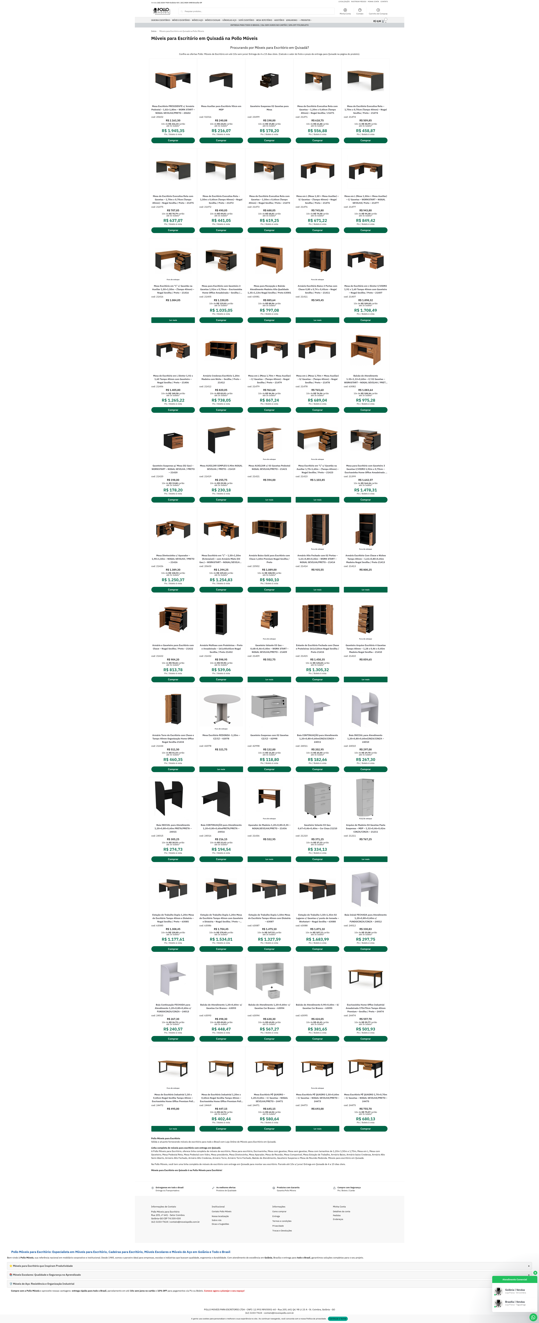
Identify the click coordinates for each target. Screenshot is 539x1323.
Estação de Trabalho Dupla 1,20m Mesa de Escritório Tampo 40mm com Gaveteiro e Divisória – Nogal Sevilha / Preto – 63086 (221, 918)
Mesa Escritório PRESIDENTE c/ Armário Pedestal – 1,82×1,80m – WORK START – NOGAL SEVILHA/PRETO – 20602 (173, 109)
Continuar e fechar (338, 1319)
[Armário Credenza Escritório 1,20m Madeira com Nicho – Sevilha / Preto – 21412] (221, 350)
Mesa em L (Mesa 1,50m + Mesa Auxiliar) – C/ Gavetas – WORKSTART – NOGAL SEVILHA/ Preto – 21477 (365, 199)
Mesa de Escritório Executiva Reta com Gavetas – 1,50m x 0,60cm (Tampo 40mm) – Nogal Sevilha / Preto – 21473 (269, 199)
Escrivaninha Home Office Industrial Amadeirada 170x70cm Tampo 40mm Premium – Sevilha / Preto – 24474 (366, 1008)
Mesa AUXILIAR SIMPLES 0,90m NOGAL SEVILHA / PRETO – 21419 (221, 467)
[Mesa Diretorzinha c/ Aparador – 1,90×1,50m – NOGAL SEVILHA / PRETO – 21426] (173, 529)
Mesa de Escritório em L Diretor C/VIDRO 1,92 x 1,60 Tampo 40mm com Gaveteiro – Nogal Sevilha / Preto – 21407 (365, 289)
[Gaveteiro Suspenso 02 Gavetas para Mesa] (269, 80)
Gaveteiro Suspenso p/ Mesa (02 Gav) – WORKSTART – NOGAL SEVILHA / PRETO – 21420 (173, 469)
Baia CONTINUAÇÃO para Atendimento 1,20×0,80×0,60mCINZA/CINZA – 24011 (317, 738)
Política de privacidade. (316, 1319)
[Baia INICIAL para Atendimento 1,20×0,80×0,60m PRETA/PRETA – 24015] (173, 799)
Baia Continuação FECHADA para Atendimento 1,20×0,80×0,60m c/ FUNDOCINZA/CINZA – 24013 (173, 1008)
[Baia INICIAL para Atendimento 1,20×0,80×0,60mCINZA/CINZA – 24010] (366, 709)
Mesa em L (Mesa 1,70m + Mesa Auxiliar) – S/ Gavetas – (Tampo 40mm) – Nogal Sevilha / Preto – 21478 (317, 379)
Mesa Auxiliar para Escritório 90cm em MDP (221, 108)
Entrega (276, 1216)
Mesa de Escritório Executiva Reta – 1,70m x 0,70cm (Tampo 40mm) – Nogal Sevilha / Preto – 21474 (366, 109)
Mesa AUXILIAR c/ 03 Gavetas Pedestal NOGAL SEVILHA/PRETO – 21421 (269, 467)
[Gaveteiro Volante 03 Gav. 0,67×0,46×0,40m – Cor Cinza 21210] (317, 799)
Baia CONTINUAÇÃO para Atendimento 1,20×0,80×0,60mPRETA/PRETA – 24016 (221, 828)
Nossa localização (220, 1216)
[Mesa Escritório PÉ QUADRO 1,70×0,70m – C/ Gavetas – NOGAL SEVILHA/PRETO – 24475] (366, 1069)
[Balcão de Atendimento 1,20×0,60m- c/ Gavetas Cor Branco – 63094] (269, 979)
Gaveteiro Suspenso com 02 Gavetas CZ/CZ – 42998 (269, 737)
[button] (380, 20)
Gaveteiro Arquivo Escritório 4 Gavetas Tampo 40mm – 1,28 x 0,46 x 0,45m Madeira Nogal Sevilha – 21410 (366, 648)
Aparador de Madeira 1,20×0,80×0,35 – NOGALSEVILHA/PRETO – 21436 (269, 827)
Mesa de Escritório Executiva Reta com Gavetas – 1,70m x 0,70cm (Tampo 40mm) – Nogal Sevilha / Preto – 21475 (173, 199)
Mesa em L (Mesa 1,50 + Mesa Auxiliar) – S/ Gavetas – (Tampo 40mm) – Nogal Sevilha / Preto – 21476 (317, 199)
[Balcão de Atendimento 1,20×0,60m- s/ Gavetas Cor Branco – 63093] (221, 979)
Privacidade (278, 1225)
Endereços (338, 1219)
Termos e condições (281, 1221)
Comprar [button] (173, 140)
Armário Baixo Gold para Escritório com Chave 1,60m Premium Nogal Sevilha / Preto (269, 559)
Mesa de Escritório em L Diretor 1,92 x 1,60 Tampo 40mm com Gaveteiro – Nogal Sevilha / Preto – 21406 (173, 379)
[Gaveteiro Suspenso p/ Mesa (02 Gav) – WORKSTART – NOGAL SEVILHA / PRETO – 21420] (173, 440)
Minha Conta (345, 13)
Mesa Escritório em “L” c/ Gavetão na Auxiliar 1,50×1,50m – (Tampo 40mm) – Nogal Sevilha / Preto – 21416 (173, 289)
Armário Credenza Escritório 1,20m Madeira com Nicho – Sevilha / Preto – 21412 (221, 379)
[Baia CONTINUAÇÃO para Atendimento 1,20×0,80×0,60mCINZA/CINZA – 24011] (317, 709)
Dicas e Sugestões (220, 1224)
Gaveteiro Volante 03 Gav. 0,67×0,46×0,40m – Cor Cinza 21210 (317, 827)
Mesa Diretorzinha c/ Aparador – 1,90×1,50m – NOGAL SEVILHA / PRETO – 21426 (173, 559)
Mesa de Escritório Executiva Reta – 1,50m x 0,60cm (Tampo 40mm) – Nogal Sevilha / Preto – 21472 (221, 199)
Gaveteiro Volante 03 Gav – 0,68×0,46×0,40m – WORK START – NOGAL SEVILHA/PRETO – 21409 (269, 648)
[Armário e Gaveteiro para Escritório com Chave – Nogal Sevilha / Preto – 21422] (173, 619)
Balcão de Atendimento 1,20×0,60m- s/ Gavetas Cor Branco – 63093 (221, 1006)
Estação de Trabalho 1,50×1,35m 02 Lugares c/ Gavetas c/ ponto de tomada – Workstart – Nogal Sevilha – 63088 (317, 918)
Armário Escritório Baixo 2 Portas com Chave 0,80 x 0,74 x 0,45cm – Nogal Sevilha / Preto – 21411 (317, 289)
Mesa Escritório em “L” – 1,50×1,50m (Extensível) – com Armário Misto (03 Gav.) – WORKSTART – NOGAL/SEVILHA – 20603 (221, 559)
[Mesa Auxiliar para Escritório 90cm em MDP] (221, 80)
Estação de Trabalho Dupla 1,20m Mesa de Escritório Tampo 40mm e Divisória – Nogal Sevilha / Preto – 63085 (173, 918)
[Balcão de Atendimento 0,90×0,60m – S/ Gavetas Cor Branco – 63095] (317, 979)
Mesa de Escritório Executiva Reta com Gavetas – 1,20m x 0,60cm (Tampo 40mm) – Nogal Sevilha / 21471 (317, 109)
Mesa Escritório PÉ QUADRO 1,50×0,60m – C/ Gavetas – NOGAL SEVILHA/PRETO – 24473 (317, 1098)
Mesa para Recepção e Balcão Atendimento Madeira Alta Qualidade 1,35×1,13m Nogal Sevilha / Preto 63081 (269, 289)
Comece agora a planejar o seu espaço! (224, 1290)
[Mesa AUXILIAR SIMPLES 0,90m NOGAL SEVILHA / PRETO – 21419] (221, 440)
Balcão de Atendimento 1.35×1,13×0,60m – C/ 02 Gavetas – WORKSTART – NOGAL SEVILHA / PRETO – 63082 (365, 379)
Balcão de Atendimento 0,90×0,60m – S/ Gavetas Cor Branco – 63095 (317, 1006)
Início (153, 31)
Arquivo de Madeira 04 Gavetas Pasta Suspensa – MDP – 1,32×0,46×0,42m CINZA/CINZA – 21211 (365, 828)
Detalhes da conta (341, 1211)
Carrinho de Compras (378, 13)
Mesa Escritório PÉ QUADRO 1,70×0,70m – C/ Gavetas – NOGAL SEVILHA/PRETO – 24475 (365, 1098)
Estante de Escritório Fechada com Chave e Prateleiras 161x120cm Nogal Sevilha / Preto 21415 (317, 648)
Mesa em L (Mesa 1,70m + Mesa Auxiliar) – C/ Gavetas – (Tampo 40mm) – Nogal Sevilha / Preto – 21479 (269, 379)
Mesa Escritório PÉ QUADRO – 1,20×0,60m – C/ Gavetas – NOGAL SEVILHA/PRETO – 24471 (269, 1098)
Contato (359, 13)
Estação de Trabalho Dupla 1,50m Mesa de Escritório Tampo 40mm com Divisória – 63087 (269, 918)
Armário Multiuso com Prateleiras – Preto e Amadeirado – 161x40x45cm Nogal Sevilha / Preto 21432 (221, 648)
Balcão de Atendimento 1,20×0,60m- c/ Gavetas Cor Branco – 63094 (269, 1006)
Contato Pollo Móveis (221, 1211)
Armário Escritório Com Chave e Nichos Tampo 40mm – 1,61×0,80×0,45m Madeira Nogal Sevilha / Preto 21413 (366, 559)
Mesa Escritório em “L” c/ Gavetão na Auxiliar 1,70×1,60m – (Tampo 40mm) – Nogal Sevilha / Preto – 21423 (317, 469)
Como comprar (279, 1211)
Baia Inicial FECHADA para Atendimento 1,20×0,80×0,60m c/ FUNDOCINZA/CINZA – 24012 (366, 918)
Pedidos (337, 1215)
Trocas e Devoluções (282, 1230)
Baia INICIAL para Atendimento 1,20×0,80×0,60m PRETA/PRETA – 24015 (173, 828)
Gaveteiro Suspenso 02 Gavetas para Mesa (269, 108)
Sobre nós (216, 1220)
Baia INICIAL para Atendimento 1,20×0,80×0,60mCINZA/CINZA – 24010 (365, 738)
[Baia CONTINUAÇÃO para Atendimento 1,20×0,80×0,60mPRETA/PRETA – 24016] (221, 799)
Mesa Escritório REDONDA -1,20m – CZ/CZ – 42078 (221, 737)
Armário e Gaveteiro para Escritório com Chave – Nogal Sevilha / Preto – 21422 (173, 647)
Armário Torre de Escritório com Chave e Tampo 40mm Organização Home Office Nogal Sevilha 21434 (173, 738)
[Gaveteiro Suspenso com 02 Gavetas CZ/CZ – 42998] (269, 709)
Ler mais (173, 320)
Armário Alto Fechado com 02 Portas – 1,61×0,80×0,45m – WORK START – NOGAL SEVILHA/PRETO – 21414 (317, 559)
